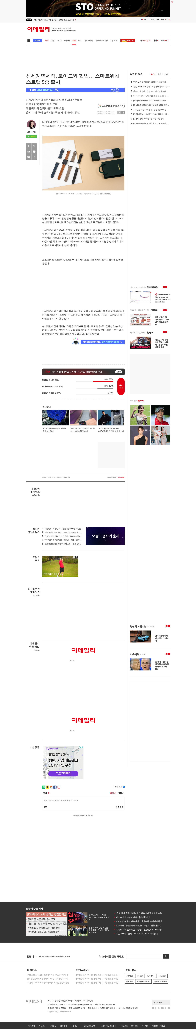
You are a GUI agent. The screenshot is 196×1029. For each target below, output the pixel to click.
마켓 (155, 40)
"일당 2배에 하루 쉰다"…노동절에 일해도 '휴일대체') (63, 532)
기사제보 (145, 1026)
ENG (145, 20)
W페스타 (150, 976)
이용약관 (74, 1026)
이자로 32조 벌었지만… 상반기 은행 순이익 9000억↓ (138, 929)
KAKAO (28, 157)
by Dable (36, 595)
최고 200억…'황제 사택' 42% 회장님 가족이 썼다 (136, 934)
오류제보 (134, 1026)
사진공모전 (162, 976)
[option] (76, 19)
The (165, 40)
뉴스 (152, 74)
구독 (152, 20)
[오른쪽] (76, 557)
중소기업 (89, 40)
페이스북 (28, 146)
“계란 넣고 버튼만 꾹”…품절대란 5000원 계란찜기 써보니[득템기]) (68, 529)
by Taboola (35, 495)
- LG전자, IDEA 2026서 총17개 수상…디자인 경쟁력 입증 (47, 983)
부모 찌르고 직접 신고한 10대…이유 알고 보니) (61, 544)
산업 (80, 40)
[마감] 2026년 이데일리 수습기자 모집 (53, 957)
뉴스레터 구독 (111, 477)
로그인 (167, 20)
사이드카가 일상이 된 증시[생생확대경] (132, 917)
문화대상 (129, 976)
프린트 (34, 151)
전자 (59, 40)
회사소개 (31, 1026)
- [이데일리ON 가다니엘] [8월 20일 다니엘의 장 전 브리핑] (97, 979)
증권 (159, 74)
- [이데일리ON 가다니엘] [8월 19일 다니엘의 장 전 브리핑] (97, 983)
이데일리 (51, 29)
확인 (166, 956)
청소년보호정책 (89, 1026)
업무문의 (63, 1026)
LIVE (29, 20)
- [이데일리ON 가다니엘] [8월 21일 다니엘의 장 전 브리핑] (97, 975)
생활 (74, 40)
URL (34, 157)
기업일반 (114, 40)
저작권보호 (124, 1026)
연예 (166, 74)
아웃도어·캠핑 (101, 40)
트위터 (34, 146)
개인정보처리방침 (158, 1026)
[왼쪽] (74, 557)
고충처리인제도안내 (108, 1026)
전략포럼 (140, 976)
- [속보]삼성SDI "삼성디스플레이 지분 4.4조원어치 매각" (47, 975)
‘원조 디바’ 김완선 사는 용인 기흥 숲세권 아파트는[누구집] (140, 913)
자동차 (67, 40)
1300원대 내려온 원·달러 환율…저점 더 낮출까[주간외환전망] (142, 925)
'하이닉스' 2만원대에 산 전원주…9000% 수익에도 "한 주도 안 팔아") (69, 536)
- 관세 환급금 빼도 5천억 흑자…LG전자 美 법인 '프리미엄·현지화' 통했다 (48, 979)
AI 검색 (37, 41)
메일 (28, 151)
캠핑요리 (129, 981)
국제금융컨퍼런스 (143, 981)
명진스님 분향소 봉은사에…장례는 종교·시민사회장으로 (140, 921)
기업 (53, 40)
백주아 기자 (31, 132)
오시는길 (52, 1026)
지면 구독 (121, 477)
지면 (157, 20)
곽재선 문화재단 (160, 981)
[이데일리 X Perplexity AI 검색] (75, 90)
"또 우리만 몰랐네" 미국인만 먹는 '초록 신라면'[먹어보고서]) (66, 540)
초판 (162, 20)
